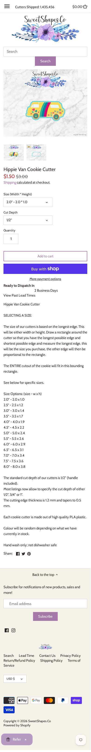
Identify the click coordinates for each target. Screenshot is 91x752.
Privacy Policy (70, 656)
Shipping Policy (51, 660)
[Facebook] (7, 630)
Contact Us (47, 656)
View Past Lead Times (19, 295)
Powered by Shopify (16, 725)
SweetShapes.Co (39, 721)
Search (8, 656)
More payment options (45, 279)
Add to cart (45, 256)
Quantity (9, 230)
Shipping (9, 182)
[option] (13, 152)
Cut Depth (10, 212)
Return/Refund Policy (19, 660)
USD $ (11, 678)
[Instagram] (13, 630)
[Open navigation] (6, 6)
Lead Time (26, 656)
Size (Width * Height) (17, 194)
